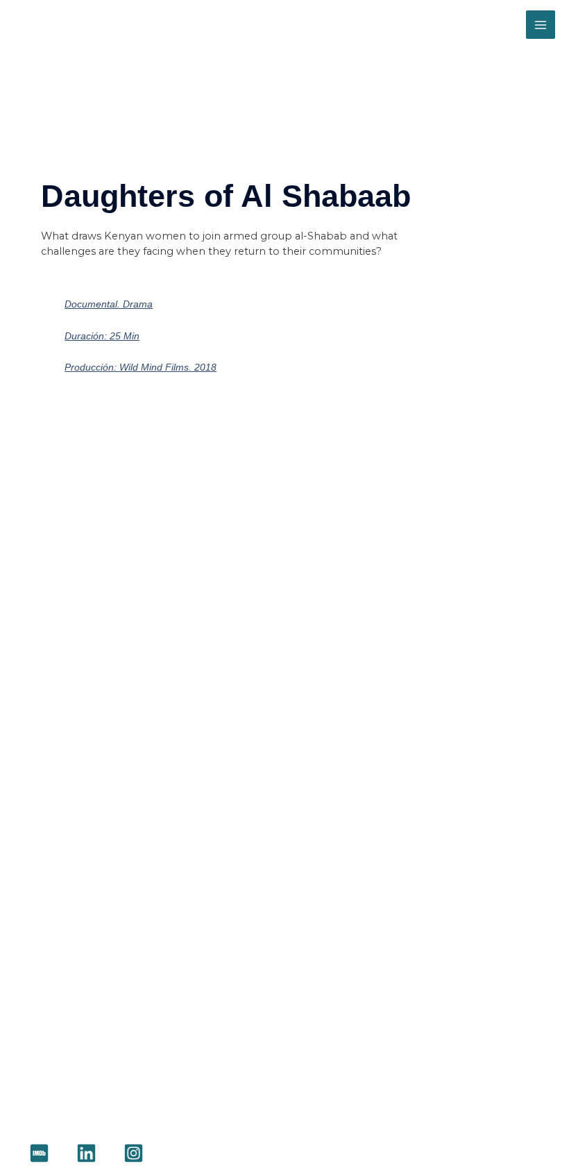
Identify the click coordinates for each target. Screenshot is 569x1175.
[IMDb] (39, 1153)
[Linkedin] (86, 1153)
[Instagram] (133, 1153)
